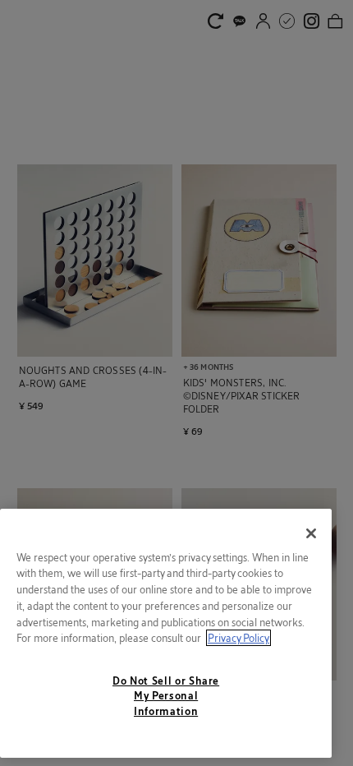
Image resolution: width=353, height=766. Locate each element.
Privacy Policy (238, 637)
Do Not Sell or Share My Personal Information (165, 696)
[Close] (311, 533)
